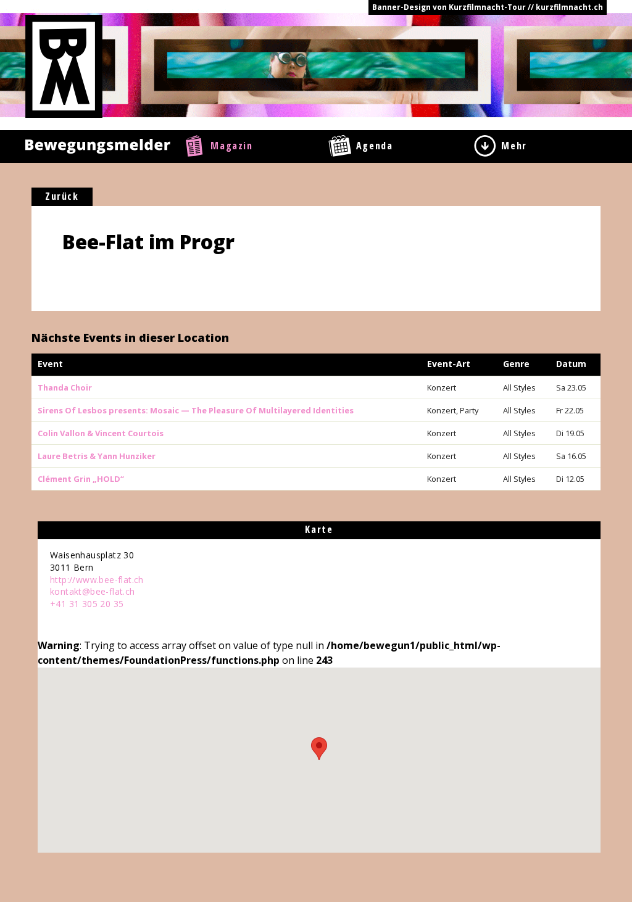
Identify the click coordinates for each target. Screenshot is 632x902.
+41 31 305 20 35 (86, 604)
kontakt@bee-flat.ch (92, 591)
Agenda (374, 145)
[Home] (63, 65)
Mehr (513, 145)
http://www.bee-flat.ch (97, 579)
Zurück (62, 196)
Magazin (231, 145)
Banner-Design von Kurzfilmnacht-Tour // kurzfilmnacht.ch (487, 7)
